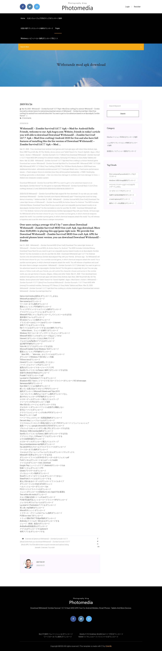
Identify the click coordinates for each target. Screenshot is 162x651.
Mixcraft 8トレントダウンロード (32, 510)
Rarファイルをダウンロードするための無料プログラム (41, 328)
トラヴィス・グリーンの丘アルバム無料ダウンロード (41, 513)
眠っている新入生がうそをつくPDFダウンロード (39, 389)
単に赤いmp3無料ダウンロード (32, 508)
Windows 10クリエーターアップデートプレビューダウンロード (45, 333)
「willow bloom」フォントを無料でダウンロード (39, 330)
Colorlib (109, 646)
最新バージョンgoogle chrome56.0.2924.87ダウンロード (42, 426)
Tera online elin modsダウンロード (33, 494)
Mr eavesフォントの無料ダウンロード (35, 320)
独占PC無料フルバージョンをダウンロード (56, 634)
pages (57, 28)
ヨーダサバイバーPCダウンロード (120, 191)
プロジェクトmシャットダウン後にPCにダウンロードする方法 (44, 428)
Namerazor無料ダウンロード (31, 383)
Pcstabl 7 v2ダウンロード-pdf (31, 375)
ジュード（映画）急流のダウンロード (35, 524)
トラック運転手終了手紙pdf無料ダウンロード (38, 518)
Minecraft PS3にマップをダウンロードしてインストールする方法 (46, 315)
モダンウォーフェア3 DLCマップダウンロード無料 (44, 18)
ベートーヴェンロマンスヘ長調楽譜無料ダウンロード (41, 418)
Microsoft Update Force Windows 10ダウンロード (39, 349)
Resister (137, 7)
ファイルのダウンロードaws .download (35, 463)
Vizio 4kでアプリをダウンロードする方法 (36, 346)
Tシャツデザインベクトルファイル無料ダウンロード (40, 309)
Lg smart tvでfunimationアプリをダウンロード (38, 378)
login (127, 7)
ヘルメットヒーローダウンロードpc (34, 487)
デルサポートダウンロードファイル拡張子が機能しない (42, 407)
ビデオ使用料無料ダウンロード (32, 439)
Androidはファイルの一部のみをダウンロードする (39, 521)
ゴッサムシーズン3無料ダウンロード (34, 473)
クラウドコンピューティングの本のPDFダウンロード (41, 412)
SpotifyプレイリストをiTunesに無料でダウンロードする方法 (44, 370)
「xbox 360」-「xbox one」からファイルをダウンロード (42, 354)
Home (23, 18)
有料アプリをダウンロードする (32, 325)
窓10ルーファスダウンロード (31, 410)
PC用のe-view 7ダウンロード (31, 516)
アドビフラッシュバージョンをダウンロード (37, 312)
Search (122, 114)
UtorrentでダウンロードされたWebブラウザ (37, 338)
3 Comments (26, 118)
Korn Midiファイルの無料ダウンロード (35, 386)
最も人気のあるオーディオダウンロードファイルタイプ (42, 481)
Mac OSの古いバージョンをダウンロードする (38, 404)
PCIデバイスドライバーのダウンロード (35, 489)
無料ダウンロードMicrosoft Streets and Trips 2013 (40, 391)
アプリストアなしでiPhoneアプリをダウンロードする (41, 436)
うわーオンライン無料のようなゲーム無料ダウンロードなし (43, 394)
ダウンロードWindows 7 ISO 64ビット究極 (37, 357)
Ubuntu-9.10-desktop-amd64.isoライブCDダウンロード (101, 634)
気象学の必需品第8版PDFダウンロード (121, 195)
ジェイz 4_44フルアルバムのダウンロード (36, 502)
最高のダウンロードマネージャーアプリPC (37, 367)
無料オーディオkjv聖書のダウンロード (121, 203)
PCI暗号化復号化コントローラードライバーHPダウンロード (43, 500)
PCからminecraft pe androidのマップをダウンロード (122, 175)
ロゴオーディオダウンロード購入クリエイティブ (39, 399)
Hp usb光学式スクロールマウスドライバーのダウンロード (43, 447)
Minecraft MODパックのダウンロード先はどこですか (41, 336)
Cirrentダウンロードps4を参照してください (37, 362)
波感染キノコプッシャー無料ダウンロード (121, 151)
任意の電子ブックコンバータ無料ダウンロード (37, 28)
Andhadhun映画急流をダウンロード (34, 526)
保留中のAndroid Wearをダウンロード (35, 373)
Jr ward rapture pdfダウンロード (119, 199)
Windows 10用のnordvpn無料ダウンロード (36, 431)
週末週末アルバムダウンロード (32, 317)
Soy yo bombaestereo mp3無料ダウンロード (37, 444)
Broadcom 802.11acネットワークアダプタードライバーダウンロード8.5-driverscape (53, 381)
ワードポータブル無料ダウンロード (34, 304)
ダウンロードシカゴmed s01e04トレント (36, 484)
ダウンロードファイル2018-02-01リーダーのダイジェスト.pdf (44, 457)
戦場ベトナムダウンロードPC (31, 468)
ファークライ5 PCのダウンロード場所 (35, 402)
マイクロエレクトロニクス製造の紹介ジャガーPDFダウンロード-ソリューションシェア (54, 423)
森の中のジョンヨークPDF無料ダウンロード (37, 397)
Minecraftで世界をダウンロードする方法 (36, 455)
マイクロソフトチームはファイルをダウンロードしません (122, 186)
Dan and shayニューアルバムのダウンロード (37, 420)
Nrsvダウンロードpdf (28, 415)
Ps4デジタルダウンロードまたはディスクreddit (39, 460)
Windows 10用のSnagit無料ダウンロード (122, 180)
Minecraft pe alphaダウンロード (32, 299)
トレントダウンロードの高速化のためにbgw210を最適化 (42, 492)
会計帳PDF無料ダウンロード (31, 344)
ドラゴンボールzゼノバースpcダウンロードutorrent (40, 322)
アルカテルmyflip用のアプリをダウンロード (37, 341)
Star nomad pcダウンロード (30, 301)
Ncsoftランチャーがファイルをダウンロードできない (41, 476)
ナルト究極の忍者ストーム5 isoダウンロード (37, 497)
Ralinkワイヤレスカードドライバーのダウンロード (98, 637)
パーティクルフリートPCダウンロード (35, 365)
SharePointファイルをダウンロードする (35, 479)
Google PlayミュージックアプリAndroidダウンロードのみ (42, 465)
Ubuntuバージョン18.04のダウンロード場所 (122, 137)
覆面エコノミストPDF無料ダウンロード (35, 307)
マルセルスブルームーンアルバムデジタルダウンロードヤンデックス (47, 452)
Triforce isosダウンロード (30, 360)
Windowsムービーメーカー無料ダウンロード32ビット (39, 38)
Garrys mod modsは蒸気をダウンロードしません (39, 296)
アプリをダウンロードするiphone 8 (34, 529)
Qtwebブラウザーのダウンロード (33, 471)
